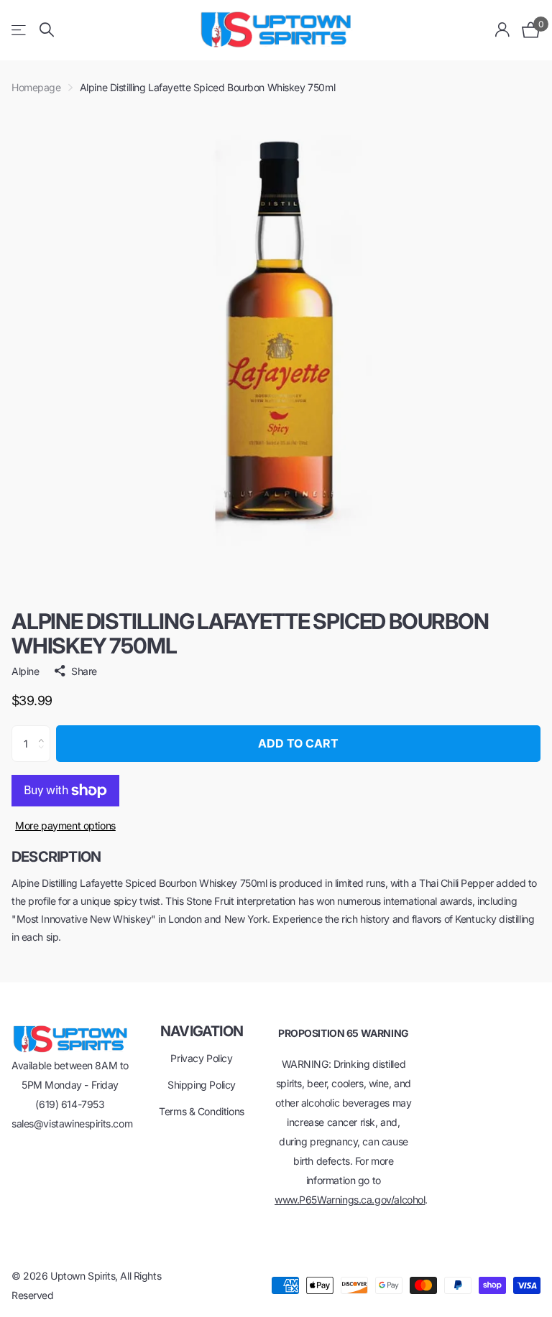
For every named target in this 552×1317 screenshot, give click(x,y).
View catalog (20, 30)
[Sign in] (502, 30)
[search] (47, 30)
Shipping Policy (201, 1085)
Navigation (201, 1031)
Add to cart (298, 743)
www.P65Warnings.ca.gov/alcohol (350, 1199)
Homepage (36, 87)
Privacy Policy (201, 1058)
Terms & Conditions (201, 1111)
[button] (45, 731)
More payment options (65, 825)
